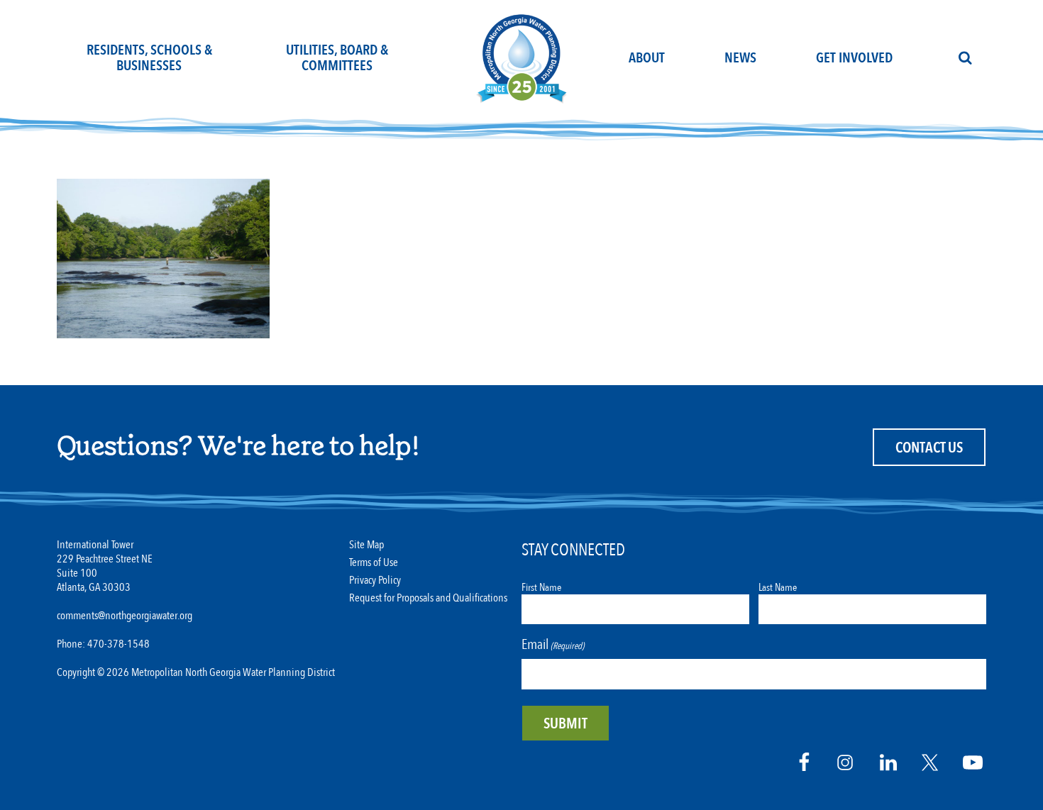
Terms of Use (373, 562)
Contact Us (929, 448)
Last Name (777, 587)
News (740, 57)
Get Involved (854, 57)
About (647, 57)
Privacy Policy (375, 580)
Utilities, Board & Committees (337, 57)
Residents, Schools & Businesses (149, 57)
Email (553, 644)
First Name (541, 587)
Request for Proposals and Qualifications (428, 598)
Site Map (366, 545)
